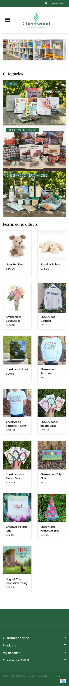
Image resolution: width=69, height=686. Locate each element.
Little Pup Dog (15, 264)
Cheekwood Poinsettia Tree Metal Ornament (50, 528)
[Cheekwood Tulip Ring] (17, 508)
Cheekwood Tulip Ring (17, 528)
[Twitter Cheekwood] (34, 621)
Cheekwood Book (17, 369)
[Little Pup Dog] (17, 245)
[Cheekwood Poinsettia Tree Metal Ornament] (51, 508)
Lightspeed (54, 676)
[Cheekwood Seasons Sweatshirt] (51, 350)
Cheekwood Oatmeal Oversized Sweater (48, 319)
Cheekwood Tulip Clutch (51, 476)
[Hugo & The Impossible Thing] (17, 560)
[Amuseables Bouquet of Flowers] (17, 298)
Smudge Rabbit (50, 264)
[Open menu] (7, 19)
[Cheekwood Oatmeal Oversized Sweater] (51, 298)
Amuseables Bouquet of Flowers (13, 319)
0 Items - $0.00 (57, 3)
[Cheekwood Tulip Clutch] (51, 455)
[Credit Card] (62, 680)
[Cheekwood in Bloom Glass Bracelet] (51, 403)
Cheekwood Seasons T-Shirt (16, 423)
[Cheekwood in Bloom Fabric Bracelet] (17, 455)
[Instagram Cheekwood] (41, 621)
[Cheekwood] (42, 20)
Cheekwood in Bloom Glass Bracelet (49, 424)
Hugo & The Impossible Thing (16, 581)
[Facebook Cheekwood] (28, 621)
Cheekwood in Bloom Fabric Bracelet (15, 476)
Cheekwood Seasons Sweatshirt (48, 371)
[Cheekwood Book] (17, 350)
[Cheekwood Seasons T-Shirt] (17, 403)
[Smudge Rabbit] (51, 245)
